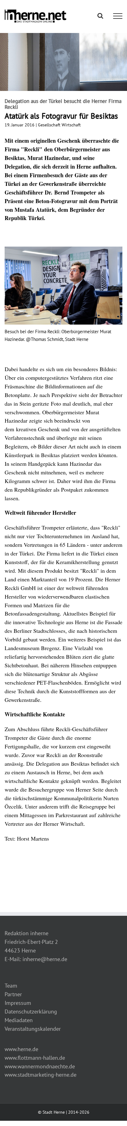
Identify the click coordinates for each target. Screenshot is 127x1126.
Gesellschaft (49, 125)
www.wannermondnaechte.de (40, 1066)
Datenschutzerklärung (31, 1011)
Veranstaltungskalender (33, 1028)
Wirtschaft (71, 125)
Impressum (18, 1002)
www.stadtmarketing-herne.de (40, 1074)
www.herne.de (21, 1049)
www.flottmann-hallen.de (35, 1057)
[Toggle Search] (100, 16)
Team (11, 985)
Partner (13, 994)
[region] (63, 303)
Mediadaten (19, 1020)
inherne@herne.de (45, 959)
